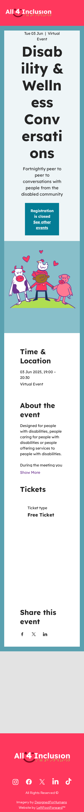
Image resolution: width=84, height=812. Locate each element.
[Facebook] (29, 782)
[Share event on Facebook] (22, 634)
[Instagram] (15, 782)
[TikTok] (68, 782)
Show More (30, 472)
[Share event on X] (34, 634)
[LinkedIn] (55, 782)
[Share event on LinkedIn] (45, 634)
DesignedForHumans (51, 802)
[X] (42, 782)
